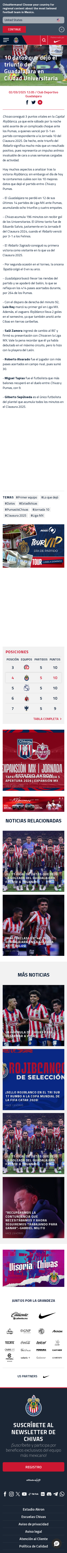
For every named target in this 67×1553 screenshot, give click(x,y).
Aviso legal (33, 1531)
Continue (14, 29)
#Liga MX (37, 515)
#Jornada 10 (41, 509)
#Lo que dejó (49, 497)
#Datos (10, 503)
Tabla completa (46, 718)
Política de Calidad (33, 1546)
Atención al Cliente (33, 1538)
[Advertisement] (33, 450)
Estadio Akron (33, 1509)
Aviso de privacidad (33, 1524)
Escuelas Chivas (33, 1516)
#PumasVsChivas (16, 509)
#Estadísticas (28, 503)
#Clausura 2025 (15, 515)
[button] (57, 1543)
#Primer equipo (26, 497)
